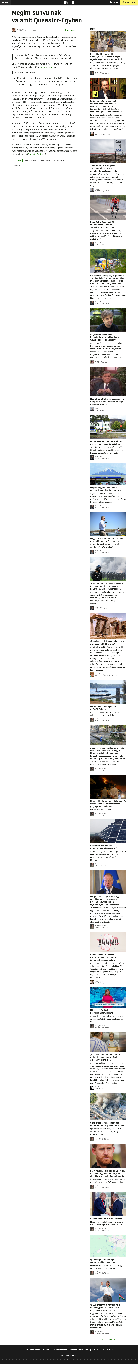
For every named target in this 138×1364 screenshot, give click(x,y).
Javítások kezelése (60, 1350)
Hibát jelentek (35, 1350)
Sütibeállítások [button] (107, 1350)
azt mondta (46, 66)
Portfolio (32, 154)
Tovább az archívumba (108, 1339)
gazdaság (20, 31)
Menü (7, 2)
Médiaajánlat (90, 1350)
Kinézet (115, 2)
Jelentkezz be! (130, 2)
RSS (98, 1350)
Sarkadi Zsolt (21, 29)
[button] (17, 160)
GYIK (26, 1350)
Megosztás (71, 30)
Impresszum (46, 1350)
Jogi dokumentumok (76, 1350)
